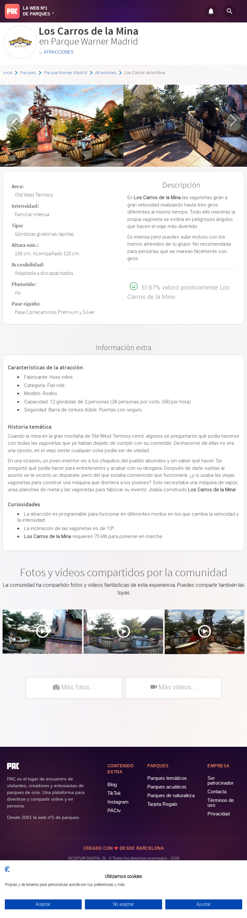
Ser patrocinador (220, 780)
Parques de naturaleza (171, 795)
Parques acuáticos (167, 786)
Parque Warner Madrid (65, 72)
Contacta (216, 791)
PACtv (114, 810)
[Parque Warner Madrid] (20, 56)
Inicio (7, 72)
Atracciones (105, 72)
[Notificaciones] (211, 11)
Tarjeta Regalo (162, 804)
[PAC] (12, 11)
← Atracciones (56, 52)
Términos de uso (220, 802)
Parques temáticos (167, 778)
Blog (112, 784)
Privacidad (218, 813)
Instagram (118, 801)
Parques (28, 72)
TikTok (114, 793)
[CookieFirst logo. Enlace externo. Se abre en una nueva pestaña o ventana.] (7, 869)
